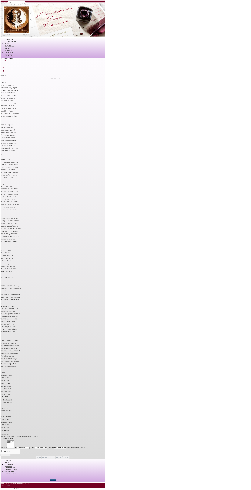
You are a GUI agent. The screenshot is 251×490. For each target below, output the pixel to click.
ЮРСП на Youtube (10, 473)
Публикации (9, 464)
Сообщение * (4, 447)
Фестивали (8, 466)
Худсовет (8, 48)
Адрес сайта (51, 447)
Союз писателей (10, 41)
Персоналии (9, 52)
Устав (7, 43)
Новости (8, 460)
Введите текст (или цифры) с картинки (76, 447)
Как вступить (9, 55)
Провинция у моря (11, 469)
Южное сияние (10, 467)
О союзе (8, 45)
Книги (7, 462)
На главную (9, 39)
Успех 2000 (7, 485)
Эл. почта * (32, 447)
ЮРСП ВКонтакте (10, 471)
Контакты (8, 50)
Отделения (8, 54)
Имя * (15, 447)
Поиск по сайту (4, 2)
